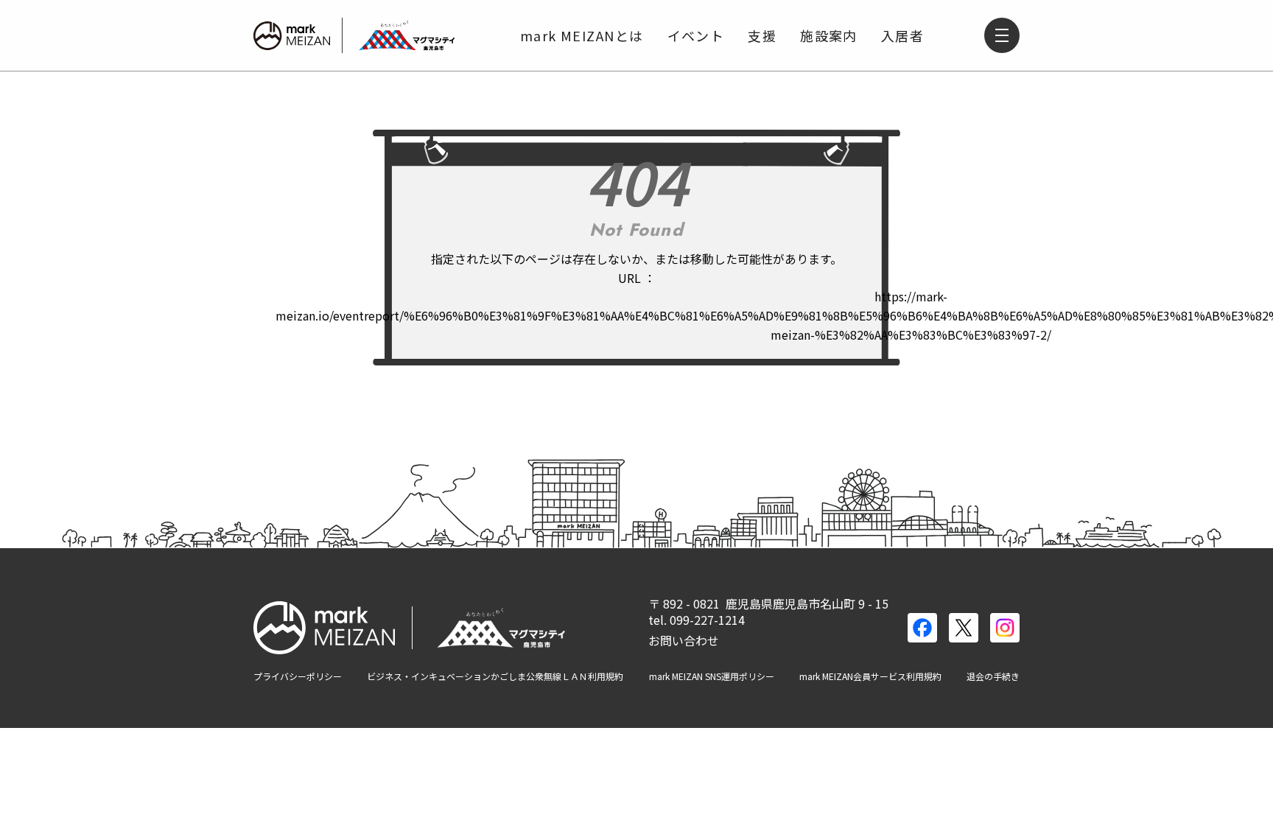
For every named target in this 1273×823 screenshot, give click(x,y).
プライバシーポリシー (297, 676)
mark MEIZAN (291, 35)
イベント (696, 35)
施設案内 (829, 35)
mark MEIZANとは (582, 35)
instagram (1005, 627)
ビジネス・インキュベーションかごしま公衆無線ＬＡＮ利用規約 (495, 676)
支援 (762, 35)
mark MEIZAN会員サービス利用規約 (870, 676)
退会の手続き (993, 676)
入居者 (902, 35)
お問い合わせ (683, 640)
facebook (922, 627)
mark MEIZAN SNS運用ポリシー (711, 676)
